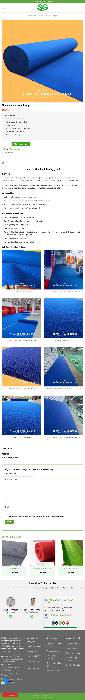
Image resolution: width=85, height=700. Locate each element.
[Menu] (3, 8)
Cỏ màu (49, 663)
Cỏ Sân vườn (51, 643)
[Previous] (1, 558)
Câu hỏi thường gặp (73, 665)
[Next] (83, 558)
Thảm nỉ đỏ (9, 153)
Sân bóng (50, 651)
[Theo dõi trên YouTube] (67, 623)
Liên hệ (49, 695)
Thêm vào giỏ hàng (21, 144)
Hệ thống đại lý (33, 656)
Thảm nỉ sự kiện (51, 16)
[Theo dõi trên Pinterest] (63, 623)
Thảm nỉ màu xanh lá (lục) (70, 568)
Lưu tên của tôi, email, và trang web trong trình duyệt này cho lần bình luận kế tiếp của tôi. (37, 516)
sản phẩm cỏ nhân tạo (21, 588)
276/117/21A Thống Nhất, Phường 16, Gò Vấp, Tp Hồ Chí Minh (13, 667)
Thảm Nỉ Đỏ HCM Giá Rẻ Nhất (42, 568)
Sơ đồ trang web (41, 695)
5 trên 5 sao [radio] (29, 476)
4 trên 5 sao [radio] (21, 476)
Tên (6, 498)
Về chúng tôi (32, 651)
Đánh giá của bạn (11, 473)
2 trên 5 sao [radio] (9, 476)
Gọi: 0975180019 (10, 695)
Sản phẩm (41, 16)
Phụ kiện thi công (53, 670)
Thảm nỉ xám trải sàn (14, 568)
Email (7, 507)
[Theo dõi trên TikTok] (56, 623)
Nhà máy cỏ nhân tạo (35, 647)
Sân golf (58, 651)
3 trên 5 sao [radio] (14, 476)
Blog (34, 695)
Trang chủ (32, 16)
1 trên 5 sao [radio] (5, 476)
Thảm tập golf (52, 656)
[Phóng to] (4, 100)
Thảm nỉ (50, 658)
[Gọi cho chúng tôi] (10, 616)
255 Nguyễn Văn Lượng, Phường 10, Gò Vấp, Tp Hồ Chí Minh (13, 659)
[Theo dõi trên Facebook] (53, 623)
